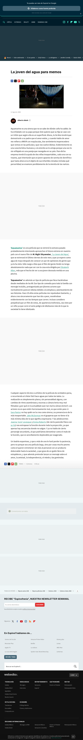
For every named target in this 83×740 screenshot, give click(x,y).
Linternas (60, 652)
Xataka (7, 685)
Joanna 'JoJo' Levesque (21, 422)
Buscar (75, 666)
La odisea (34, 648)
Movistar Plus (9, 643)
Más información (56, 738)
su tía (13, 425)
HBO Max (59, 648)
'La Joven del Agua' (59, 254)
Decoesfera (8, 708)
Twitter (79, 22)
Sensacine (37, 685)
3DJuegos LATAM (24, 725)
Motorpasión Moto (70, 688)
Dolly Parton (41, 58)
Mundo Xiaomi (9, 697)
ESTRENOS (17, 22)
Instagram (64, 22)
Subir (72, 675)
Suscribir (39, 605)
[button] (24, 120)
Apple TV (7, 648)
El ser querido (31, 58)
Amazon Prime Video (37, 639)
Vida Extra (23, 688)
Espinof (37, 688)
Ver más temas (10, 657)
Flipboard (71, 22)
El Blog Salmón (24, 705)
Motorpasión (68, 685)
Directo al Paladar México (55, 725)
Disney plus (60, 639)
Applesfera (8, 691)
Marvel (9, 58)
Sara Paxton (16, 412)
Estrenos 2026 (53, 591)
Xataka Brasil (8, 728)
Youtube (75, 22)
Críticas (36, 464)
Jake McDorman (34, 415)
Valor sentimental (19, 58)
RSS (30, 621)
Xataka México (9, 725)
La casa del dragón (11, 652)
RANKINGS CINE (42, 22)
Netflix (33, 643)
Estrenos (29, 464)
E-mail (22, 81)
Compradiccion (9, 711)
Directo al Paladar (55, 685)
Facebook (67, 22)
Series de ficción (10, 639)
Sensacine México (40, 725)
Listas (59, 643)
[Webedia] (11, 674)
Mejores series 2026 (23, 591)
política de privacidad (29, 609)
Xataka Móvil (8, 688)
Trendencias (8, 705)
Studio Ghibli (77, 58)
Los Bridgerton (53, 58)
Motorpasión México (71, 725)
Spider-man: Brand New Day (40, 652)
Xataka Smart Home (11, 694)
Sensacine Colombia (41, 728)
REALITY (26, 22)
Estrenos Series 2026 (66, 591)
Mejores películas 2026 (38, 591)
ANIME (33, 22)
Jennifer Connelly (65, 58)
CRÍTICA (9, 22)
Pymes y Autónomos (26, 708)
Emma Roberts (39, 422)
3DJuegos (22, 685)
